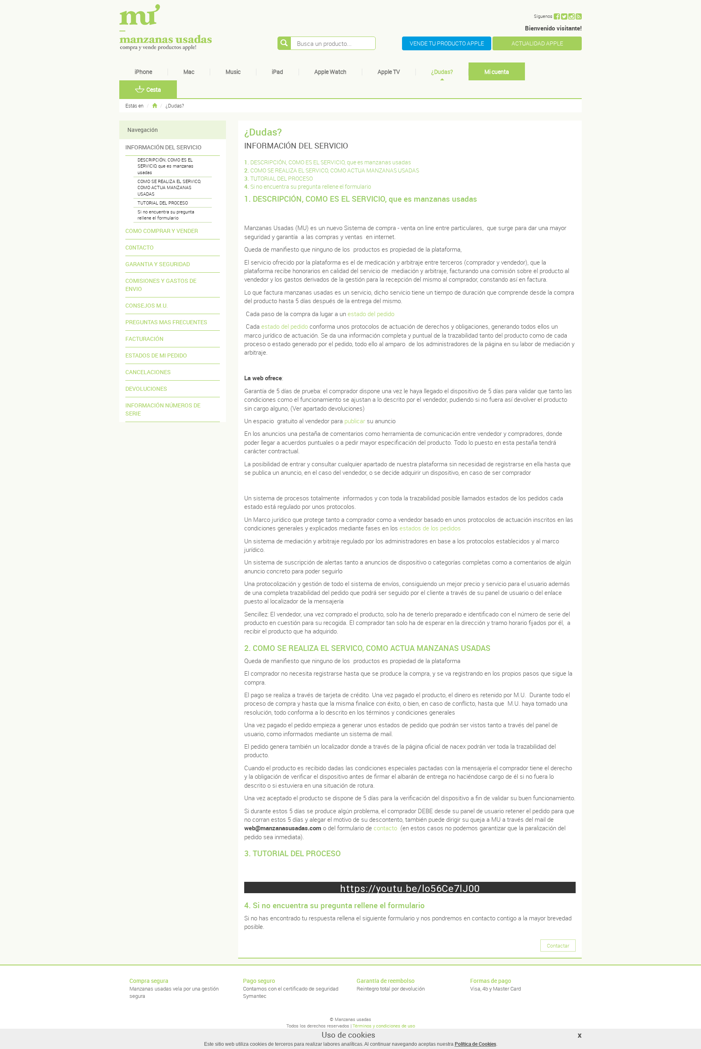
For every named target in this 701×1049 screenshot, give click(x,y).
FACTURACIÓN (144, 338)
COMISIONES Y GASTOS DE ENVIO (160, 285)
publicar (354, 421)
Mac (188, 71)
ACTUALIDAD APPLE (537, 43)
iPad (277, 71)
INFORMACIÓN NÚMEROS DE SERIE (162, 409)
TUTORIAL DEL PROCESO (163, 203)
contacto (385, 828)
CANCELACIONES (148, 372)
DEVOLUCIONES (146, 388)
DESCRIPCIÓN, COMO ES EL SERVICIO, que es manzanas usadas (166, 166)
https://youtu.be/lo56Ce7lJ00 (410, 888)
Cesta (153, 89)
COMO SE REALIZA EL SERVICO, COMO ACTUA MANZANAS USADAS (169, 187)
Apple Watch (330, 71)
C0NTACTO (139, 247)
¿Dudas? (442, 71)
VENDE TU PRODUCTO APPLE (447, 43)
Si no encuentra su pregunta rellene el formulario (166, 215)
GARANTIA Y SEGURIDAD (157, 264)
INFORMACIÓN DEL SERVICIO (163, 147)
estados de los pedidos (430, 528)
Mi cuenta (496, 71)
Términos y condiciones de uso (384, 1026)
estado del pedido (371, 314)
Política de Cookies (475, 1043)
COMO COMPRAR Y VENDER (161, 231)
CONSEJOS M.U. (146, 305)
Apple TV (389, 71)
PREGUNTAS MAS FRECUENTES (166, 322)
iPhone (143, 71)
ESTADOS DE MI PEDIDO (156, 355)
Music (233, 71)
